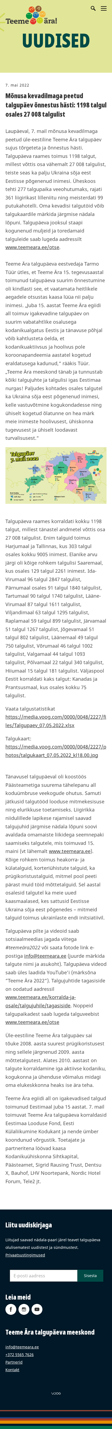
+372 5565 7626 (19, 1354)
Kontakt (12, 1369)
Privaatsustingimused (25, 1255)
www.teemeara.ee (70, 851)
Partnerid (14, 1362)
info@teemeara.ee (45, 956)
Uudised (56, 40)
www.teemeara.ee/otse (32, 247)
